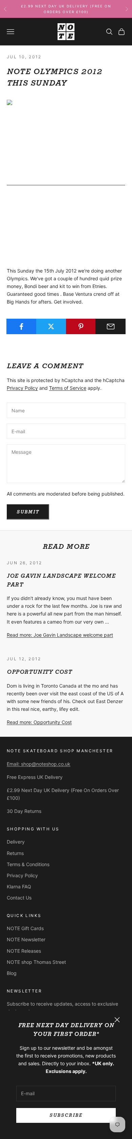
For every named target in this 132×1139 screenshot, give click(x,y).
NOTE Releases (24, 951)
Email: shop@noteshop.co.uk (38, 764)
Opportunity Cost (39, 672)
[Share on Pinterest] (81, 326)
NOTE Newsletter (26, 939)
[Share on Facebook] (21, 326)
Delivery (16, 842)
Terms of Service (67, 388)
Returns (15, 853)
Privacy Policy (22, 388)
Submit (28, 511)
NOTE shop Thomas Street (36, 962)
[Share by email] (110, 326)
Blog (12, 973)
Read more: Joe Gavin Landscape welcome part (60, 635)
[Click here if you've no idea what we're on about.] (66, 182)
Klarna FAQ (19, 886)
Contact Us (19, 897)
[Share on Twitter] (51, 326)
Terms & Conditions (28, 864)
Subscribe (65, 1115)
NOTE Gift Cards (25, 928)
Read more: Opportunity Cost (39, 722)
